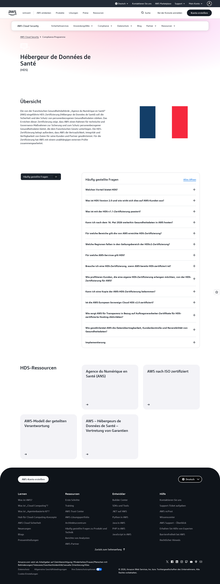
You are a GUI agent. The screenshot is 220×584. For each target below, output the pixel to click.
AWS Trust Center (74, 511)
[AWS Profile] (209, 3)
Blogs (21, 534)
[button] (43, 13)
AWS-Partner (72, 543)
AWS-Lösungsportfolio (77, 517)
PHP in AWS (118, 528)
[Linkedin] (177, 562)
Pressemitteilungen (28, 540)
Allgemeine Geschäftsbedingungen (50, 569)
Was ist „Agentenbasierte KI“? (33, 511)
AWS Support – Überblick (173, 522)
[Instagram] (181, 562)
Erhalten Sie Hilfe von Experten (176, 528)
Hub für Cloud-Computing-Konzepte (37, 517)
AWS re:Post (166, 511)
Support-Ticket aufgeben (173, 505)
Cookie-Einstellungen (28, 573)
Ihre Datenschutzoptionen (84, 569)
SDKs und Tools (120, 505)
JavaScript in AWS (121, 534)
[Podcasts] (196, 562)
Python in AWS (120, 517)
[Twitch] (186, 562)
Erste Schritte (72, 499)
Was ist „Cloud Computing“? (33, 505)
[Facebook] (172, 562)
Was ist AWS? (25, 499)
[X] (167, 562)
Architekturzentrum (75, 522)
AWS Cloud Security (29, 37)
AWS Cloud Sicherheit (29, 522)
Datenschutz (23, 569)
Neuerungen (24, 528)
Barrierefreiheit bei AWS (172, 534)
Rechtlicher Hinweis (170, 540)
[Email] (201, 562)
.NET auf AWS (119, 511)
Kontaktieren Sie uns (170, 499)
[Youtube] (191, 562)
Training (69, 505)
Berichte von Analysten (77, 537)
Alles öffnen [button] (189, 179)
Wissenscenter (167, 517)
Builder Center (120, 499)
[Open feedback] (216, 292)
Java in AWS (118, 522)
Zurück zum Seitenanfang (108, 549)
